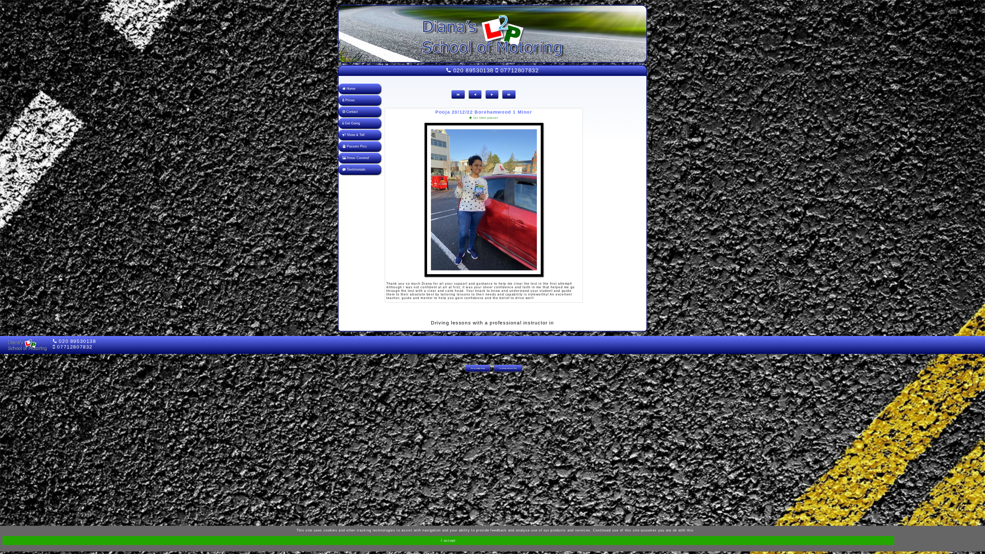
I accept (448, 540)
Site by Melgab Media (478, 368)
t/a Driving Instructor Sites (508, 368)
